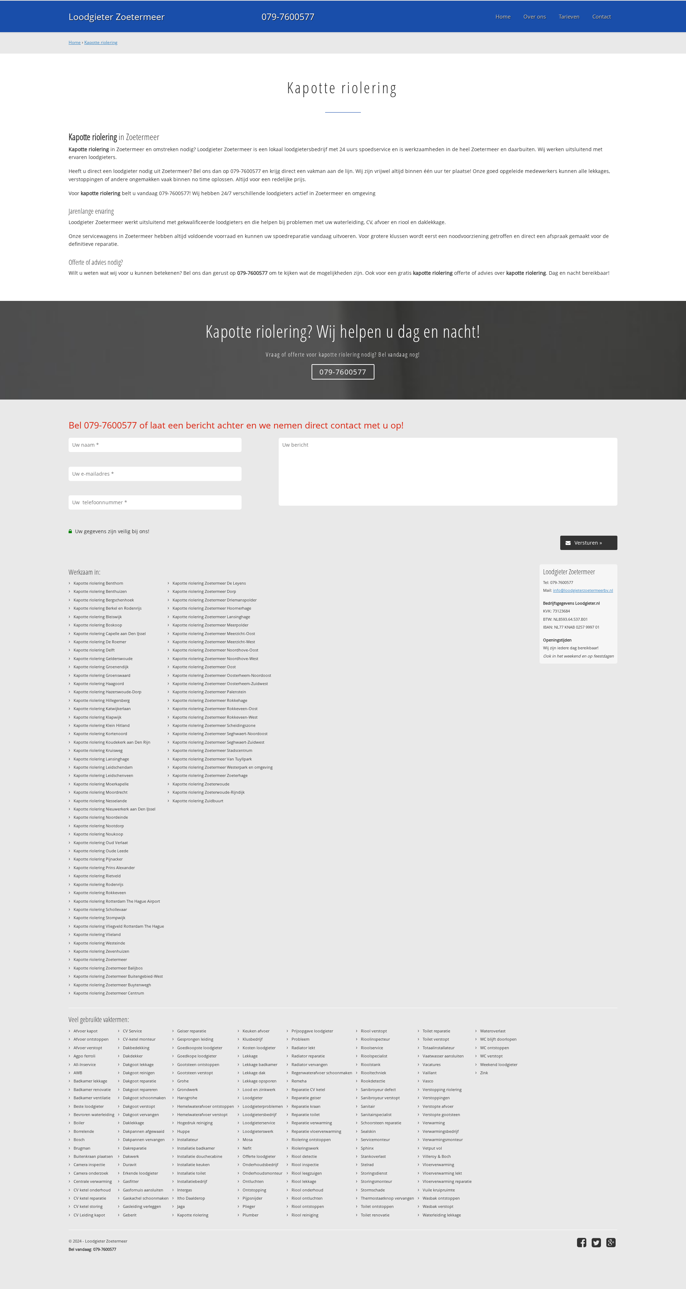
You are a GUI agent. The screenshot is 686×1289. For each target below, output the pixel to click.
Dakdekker (133, 1056)
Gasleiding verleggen (142, 1206)
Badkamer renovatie (92, 1089)
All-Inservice (85, 1064)
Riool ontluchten (307, 1198)
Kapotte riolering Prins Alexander (104, 867)
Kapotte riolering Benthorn (98, 583)
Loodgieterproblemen (263, 1106)
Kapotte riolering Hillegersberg (102, 700)
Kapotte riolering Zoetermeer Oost (204, 666)
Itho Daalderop (191, 1198)
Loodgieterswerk (258, 1131)
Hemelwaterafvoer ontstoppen (205, 1106)
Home (75, 42)
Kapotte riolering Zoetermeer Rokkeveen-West (215, 717)
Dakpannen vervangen (144, 1139)
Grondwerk (187, 1089)
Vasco (428, 1081)
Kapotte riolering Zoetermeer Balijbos (108, 968)
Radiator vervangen (310, 1064)
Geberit (129, 1215)
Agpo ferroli (84, 1056)
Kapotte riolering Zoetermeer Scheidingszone (214, 725)
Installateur (187, 1139)
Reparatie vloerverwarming (316, 1131)
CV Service (132, 1030)
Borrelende (84, 1131)
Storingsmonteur (376, 1181)
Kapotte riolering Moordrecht (101, 792)
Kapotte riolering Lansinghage (101, 759)
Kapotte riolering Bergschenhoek (104, 600)
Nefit (247, 1148)
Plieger (249, 1206)
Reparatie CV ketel (308, 1089)
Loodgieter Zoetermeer (117, 16)
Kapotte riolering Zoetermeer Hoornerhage (212, 608)
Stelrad (367, 1164)
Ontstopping (254, 1190)
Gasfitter (131, 1181)
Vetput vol (432, 1148)
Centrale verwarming (93, 1181)
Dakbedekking (136, 1047)
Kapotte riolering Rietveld (97, 875)
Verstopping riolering (442, 1089)
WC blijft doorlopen (498, 1039)
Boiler (79, 1122)
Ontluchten (253, 1181)
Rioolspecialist (374, 1056)
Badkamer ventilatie (92, 1097)
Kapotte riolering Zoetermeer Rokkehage (210, 700)
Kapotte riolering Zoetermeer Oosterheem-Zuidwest (220, 683)
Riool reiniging (305, 1215)
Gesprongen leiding (195, 1039)
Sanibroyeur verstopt (380, 1097)
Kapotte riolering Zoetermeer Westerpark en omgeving (223, 767)
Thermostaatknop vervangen (387, 1198)
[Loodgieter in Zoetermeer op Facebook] (582, 1242)
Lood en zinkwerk (259, 1089)
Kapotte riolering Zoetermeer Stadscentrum (212, 750)
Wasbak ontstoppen (441, 1198)
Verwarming (434, 1122)
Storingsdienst (374, 1173)
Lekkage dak (254, 1072)
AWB (78, 1072)
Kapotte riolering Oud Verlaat (101, 842)
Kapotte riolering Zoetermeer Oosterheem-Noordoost (222, 675)
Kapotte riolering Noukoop (98, 834)
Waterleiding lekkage (442, 1215)
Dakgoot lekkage (138, 1064)
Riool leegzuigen (307, 1173)
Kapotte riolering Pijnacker (98, 859)
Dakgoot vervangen (141, 1114)
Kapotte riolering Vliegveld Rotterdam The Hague (119, 926)
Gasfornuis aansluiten (143, 1190)
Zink (484, 1072)
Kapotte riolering (101, 42)
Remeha (299, 1081)
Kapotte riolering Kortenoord (100, 733)
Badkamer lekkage (90, 1081)
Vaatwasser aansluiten (443, 1056)
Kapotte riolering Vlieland (97, 934)
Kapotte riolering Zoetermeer (100, 959)
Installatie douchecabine (199, 1156)
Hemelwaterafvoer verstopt (202, 1114)
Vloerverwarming (438, 1164)
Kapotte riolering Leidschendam (103, 767)
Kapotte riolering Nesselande (100, 800)
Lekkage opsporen (260, 1081)
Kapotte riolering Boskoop (98, 625)
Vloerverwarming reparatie (447, 1181)
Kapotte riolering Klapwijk (97, 717)
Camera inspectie (89, 1164)
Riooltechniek (373, 1072)
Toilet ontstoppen (377, 1206)
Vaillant (430, 1072)
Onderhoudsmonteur (262, 1173)
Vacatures (432, 1064)
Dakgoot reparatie (139, 1081)
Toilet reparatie (436, 1030)
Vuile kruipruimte (439, 1190)
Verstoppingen (436, 1097)
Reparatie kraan (306, 1106)
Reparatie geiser (306, 1097)
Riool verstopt (374, 1030)
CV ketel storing (88, 1206)
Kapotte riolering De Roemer (100, 641)
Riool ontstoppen (308, 1206)
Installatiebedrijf (192, 1181)
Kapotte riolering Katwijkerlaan (102, 708)
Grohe (183, 1081)
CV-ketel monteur (139, 1039)
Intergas (184, 1190)
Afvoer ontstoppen (91, 1039)
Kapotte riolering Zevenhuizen (101, 951)
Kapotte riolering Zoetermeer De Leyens (209, 583)
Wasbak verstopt (438, 1206)
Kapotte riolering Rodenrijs (98, 884)
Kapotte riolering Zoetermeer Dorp (204, 591)
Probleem (300, 1039)
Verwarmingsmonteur (443, 1139)
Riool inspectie (305, 1164)
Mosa (248, 1139)
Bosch (79, 1139)
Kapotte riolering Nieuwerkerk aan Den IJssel (114, 809)
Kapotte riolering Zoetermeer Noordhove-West (215, 658)
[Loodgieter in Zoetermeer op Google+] (611, 1242)
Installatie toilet (191, 1173)
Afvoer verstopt (88, 1047)
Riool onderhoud (307, 1190)
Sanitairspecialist (376, 1114)
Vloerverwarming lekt (442, 1173)
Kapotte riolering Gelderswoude (103, 658)
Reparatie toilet (306, 1114)
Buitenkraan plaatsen (93, 1156)
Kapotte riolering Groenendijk (101, 666)
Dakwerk (131, 1156)
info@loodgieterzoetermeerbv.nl (583, 590)
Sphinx (367, 1148)
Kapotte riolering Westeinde (99, 943)
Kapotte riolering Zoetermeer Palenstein (209, 691)
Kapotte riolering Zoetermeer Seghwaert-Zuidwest (218, 742)
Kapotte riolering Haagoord (99, 683)
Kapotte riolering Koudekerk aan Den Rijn (112, 742)
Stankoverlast (373, 1156)
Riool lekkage (304, 1181)
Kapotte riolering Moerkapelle (101, 784)
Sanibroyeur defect (378, 1089)
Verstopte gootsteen (441, 1114)
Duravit (129, 1164)
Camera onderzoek (91, 1173)
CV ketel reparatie (90, 1198)
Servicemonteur (375, 1139)
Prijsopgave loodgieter (312, 1030)
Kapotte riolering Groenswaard (102, 675)
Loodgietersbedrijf (260, 1114)
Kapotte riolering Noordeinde (101, 817)
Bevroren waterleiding (94, 1114)
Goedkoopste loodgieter (199, 1047)
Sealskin (368, 1131)
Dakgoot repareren (140, 1089)
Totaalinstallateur (438, 1047)
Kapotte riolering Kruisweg (98, 750)
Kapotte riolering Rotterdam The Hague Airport (117, 901)
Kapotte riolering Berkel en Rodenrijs (107, 608)
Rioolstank (371, 1064)
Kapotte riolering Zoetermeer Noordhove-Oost (215, 650)
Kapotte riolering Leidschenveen (103, 775)
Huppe (183, 1131)
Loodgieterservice (259, 1122)
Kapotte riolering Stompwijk (99, 917)
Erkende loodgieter (140, 1173)
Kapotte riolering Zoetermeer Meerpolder (210, 625)
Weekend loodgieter (498, 1064)
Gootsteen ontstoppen (198, 1064)
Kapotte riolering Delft (94, 650)
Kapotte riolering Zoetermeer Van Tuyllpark (212, 759)
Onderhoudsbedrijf (260, 1164)
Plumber (250, 1215)
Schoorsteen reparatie (381, 1122)
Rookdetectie (373, 1081)
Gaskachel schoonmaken (146, 1198)
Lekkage (250, 1056)
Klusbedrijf (253, 1039)
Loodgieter (253, 1097)
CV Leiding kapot (89, 1215)
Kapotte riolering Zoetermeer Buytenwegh (112, 984)
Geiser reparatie (191, 1030)
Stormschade (373, 1190)
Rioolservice (372, 1047)
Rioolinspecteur (375, 1039)
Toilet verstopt (436, 1039)
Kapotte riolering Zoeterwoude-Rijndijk (209, 792)
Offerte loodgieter (259, 1156)
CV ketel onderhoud (92, 1190)
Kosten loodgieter (259, 1047)
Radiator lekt (303, 1047)
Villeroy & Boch (437, 1156)
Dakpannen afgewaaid (143, 1131)
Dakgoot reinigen (139, 1072)
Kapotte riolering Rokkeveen (100, 892)
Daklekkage (133, 1122)
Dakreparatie (134, 1148)
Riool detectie (304, 1156)
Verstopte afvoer (438, 1106)
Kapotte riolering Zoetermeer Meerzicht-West (214, 641)
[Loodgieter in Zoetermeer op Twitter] (597, 1242)
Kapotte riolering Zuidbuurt (198, 800)
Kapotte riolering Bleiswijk (98, 616)
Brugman (82, 1148)
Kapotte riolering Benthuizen (100, 591)
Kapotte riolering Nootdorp (99, 825)
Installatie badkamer (196, 1148)
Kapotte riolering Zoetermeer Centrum (109, 993)
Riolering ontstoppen (311, 1139)
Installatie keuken (193, 1164)
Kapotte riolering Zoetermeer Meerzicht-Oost (214, 633)
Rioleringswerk (305, 1148)
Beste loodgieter (89, 1106)
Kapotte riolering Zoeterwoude (201, 784)
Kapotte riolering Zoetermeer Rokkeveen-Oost (215, 708)
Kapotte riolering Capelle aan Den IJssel (110, 633)
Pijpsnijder (252, 1198)
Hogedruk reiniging (195, 1122)
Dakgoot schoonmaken (144, 1097)
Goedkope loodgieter (197, 1056)
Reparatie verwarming (312, 1122)
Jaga (181, 1206)
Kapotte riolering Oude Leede (101, 850)
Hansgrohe (187, 1097)
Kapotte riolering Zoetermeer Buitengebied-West (118, 976)
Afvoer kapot (86, 1030)
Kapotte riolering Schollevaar (100, 909)
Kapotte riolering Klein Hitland (102, 725)
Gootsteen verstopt (195, 1072)
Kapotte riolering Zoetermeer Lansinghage (211, 616)
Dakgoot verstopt (139, 1106)
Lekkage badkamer (260, 1064)
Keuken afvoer (256, 1030)
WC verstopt (491, 1056)
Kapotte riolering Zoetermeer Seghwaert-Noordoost (220, 733)
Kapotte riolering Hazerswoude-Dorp (107, 691)
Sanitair (368, 1106)
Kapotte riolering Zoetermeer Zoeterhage (210, 775)
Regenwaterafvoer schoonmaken (322, 1072)
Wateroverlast (493, 1030)
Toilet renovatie (375, 1215)
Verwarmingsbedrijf (441, 1131)
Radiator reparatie (308, 1056)
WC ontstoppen (494, 1047)
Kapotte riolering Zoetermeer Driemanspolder (215, 600)
